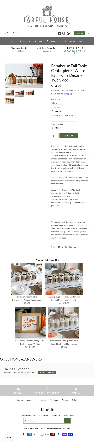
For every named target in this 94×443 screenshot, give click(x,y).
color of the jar (57, 124)
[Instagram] (63, 33)
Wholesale (54, 400)
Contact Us (41, 400)
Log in (81, 41)
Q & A (74, 400)
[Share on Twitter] (62, 247)
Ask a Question (48, 372)
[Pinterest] (68, 33)
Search (20, 400)
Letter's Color (57, 99)
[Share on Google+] (70, 247)
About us (30, 400)
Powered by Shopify (63, 429)
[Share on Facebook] (59, 247)
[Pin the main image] (66, 247)
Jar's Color (55, 107)
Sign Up (7, 33)
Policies (65, 400)
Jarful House (33, 429)
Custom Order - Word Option (63, 115)
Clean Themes (51, 429)
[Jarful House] (47, 4)
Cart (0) (79, 33)
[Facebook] (59, 33)
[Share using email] (75, 247)
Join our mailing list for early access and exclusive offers (47, 415)
